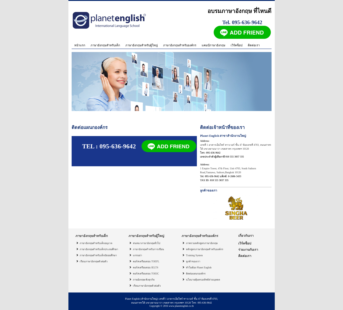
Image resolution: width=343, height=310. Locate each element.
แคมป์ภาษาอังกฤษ (213, 45)
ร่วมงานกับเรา (248, 249)
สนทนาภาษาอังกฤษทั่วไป (146, 243)
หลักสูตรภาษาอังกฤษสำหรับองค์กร (204, 249)
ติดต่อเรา (254, 45)
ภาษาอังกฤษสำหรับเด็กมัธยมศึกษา (98, 255)
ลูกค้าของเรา (193, 261)
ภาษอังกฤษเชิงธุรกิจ (144, 279)
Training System (194, 255)
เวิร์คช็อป (236, 45)
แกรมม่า (137, 255)
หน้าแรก (79, 45)
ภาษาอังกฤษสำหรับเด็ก (105, 45)
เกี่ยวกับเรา (246, 235)
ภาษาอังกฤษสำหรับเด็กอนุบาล (96, 243)
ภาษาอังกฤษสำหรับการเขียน (148, 249)
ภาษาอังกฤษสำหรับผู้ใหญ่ (141, 45)
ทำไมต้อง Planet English (199, 267)
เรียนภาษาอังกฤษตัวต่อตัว (94, 261)
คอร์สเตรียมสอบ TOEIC (146, 273)
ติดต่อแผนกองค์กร (196, 273)
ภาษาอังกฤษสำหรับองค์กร (179, 45)
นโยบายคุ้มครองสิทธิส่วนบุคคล (203, 279)
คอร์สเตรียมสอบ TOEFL (146, 261)
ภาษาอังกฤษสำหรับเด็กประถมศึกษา (99, 249)
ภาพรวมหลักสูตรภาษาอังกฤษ (202, 243)
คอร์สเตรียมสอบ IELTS (145, 267)
